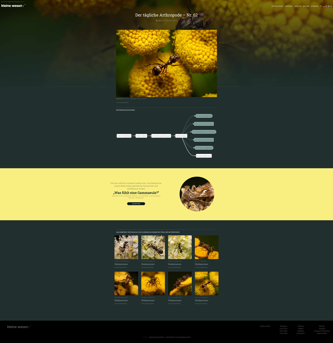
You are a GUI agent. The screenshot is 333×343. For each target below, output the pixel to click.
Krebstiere (300, 331)
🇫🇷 (329, 6)
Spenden (314, 6)
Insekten (300, 328)
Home (3, 2)
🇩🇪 (324, 6)
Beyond (306, 6)
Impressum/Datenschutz (322, 331)
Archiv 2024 (283, 331)
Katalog (298, 6)
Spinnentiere (301, 333)
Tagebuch (289, 6)
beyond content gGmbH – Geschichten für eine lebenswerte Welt (169, 337)
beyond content (322, 333)
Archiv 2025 (283, 333)
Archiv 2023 (283, 328)
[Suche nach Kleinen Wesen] (321, 6)
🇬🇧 (326, 6)
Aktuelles (322, 328)
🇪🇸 (331, 6)
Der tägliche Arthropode (13, 2)
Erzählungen (277, 6)
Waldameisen (119, 99)
